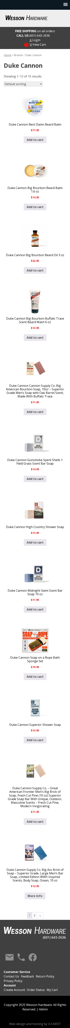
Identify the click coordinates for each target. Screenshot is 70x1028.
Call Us (21, 957)
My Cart (52, 990)
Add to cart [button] (35, 140)
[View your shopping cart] (26, 45)
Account (10, 985)
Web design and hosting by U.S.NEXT (35, 1024)
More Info (35, 896)
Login (36, 40)
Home (7, 55)
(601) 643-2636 (33, 35)
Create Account (14, 990)
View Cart (39, 44)
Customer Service (17, 972)
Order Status (36, 990)
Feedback (27, 976)
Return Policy (45, 976)
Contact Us (9, 957)
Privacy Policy (13, 981)
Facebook (33, 957)
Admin (43, 1009)
